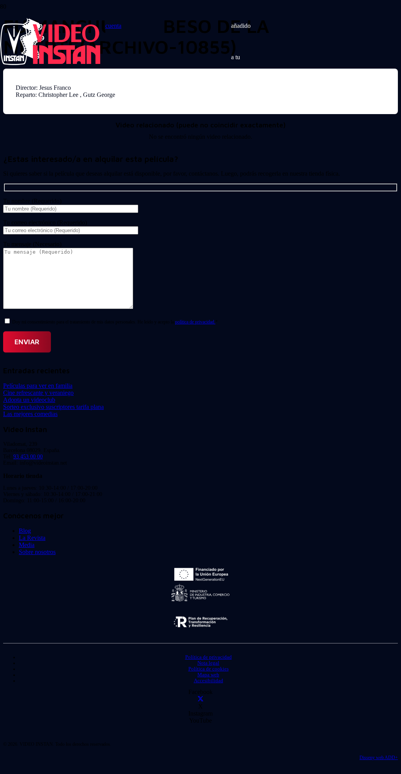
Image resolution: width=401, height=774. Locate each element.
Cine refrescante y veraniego (38, 392)
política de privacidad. (195, 322)
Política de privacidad (208, 657)
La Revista (32, 537)
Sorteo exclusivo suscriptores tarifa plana (53, 406)
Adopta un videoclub (29, 399)
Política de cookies (208, 669)
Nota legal (208, 663)
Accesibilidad (208, 680)
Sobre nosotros (37, 552)
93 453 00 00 (28, 457)
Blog (25, 530)
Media (26, 544)
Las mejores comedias (30, 414)
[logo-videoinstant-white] (50, 63)
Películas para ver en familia (37, 385)
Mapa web (208, 675)
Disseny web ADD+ (378, 757)
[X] (200, 699)
